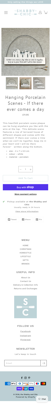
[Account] (40, 12)
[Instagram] (25, 378)
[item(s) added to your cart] (46, 12)
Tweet (14, 219)
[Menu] (6, 12)
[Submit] (43, 363)
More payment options (26, 194)
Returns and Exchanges (25, 288)
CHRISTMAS (25, 249)
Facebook (25, 331)
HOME (25, 245)
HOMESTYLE (25, 253)
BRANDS (25, 264)
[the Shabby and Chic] (25, 12)
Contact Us (25, 281)
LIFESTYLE (25, 256)
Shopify (31, 397)
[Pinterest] (29, 378)
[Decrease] (20, 169)
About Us (25, 277)
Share (28, 219)
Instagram (25, 335)
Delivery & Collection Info (25, 285)
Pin (40, 219)
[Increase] (30, 169)
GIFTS (25, 260)
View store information (27, 211)
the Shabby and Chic (29, 394)
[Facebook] (22, 378)
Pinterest (25, 340)
